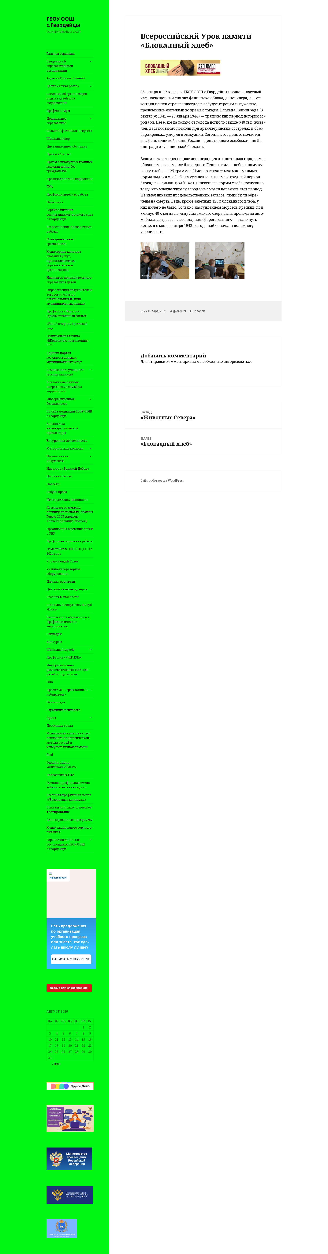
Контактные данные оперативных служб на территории (64, 386)
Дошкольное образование (56, 120)
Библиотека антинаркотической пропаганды (62, 428)
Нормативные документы (58, 458)
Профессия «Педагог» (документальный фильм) (67, 313)
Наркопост (55, 202)
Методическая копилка (65, 448)
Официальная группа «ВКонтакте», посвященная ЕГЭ (67, 340)
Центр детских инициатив (67, 500)
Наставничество (59, 476)
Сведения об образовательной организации (60, 66)
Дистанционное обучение (67, 146)
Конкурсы (54, 642)
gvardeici (179, 311)
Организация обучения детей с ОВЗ (70, 531)
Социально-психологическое (69, 809)
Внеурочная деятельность (67, 441)
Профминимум (58, 111)
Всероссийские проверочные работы (69, 229)
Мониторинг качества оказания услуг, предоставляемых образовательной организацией (64, 260)
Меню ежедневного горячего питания (69, 829)
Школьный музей (60, 650)
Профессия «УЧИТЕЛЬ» (64, 657)
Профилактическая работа (67, 194)
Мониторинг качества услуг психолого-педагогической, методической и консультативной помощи (68, 740)
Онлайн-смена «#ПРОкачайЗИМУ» (61, 764)
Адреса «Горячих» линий (66, 78)
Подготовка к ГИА (60, 775)
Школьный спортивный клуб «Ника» (69, 607)
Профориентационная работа (69, 541)
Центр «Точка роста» (63, 86)
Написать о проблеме (71, 959)
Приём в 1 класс (59, 154)
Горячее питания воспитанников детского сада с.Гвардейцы (70, 214)
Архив (51, 718)
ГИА (50, 187)
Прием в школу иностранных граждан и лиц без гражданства (69, 166)
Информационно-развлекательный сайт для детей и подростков (67, 669)
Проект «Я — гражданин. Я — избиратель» (69, 692)
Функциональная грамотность (60, 241)
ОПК (50, 682)
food (50, 755)
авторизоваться (238, 361)
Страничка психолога (63, 710)
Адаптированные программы (70, 820)
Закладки (54, 634)
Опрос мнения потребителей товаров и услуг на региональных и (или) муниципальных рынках (69, 297)
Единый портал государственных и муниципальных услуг (64, 357)
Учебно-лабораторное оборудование (63, 571)
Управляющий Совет (62, 561)
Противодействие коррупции (69, 179)
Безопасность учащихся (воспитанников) (65, 372)
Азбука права (57, 492)
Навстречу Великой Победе (68, 468)
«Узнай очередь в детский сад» (67, 326)
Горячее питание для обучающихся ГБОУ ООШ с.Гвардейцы (66, 844)
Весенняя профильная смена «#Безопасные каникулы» (69, 797)
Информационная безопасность (61, 401)
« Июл (56, 1064)
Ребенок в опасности (63, 597)
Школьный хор (58, 138)
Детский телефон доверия (67, 589)
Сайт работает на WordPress (162, 480)
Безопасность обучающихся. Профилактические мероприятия (68, 621)
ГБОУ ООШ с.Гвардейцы (63, 21)
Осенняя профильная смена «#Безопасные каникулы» (68, 785)
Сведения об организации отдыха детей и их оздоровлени (67, 98)
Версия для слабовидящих (69, 987)
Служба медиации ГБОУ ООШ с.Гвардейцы (69, 413)
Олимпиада (56, 702)
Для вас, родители (61, 581)
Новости (53, 484)
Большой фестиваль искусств (69, 131)
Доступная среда (60, 725)
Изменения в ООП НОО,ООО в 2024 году (69, 551)
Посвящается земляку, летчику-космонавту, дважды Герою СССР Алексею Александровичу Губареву (70, 514)
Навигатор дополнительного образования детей (69, 279)
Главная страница (61, 53)
